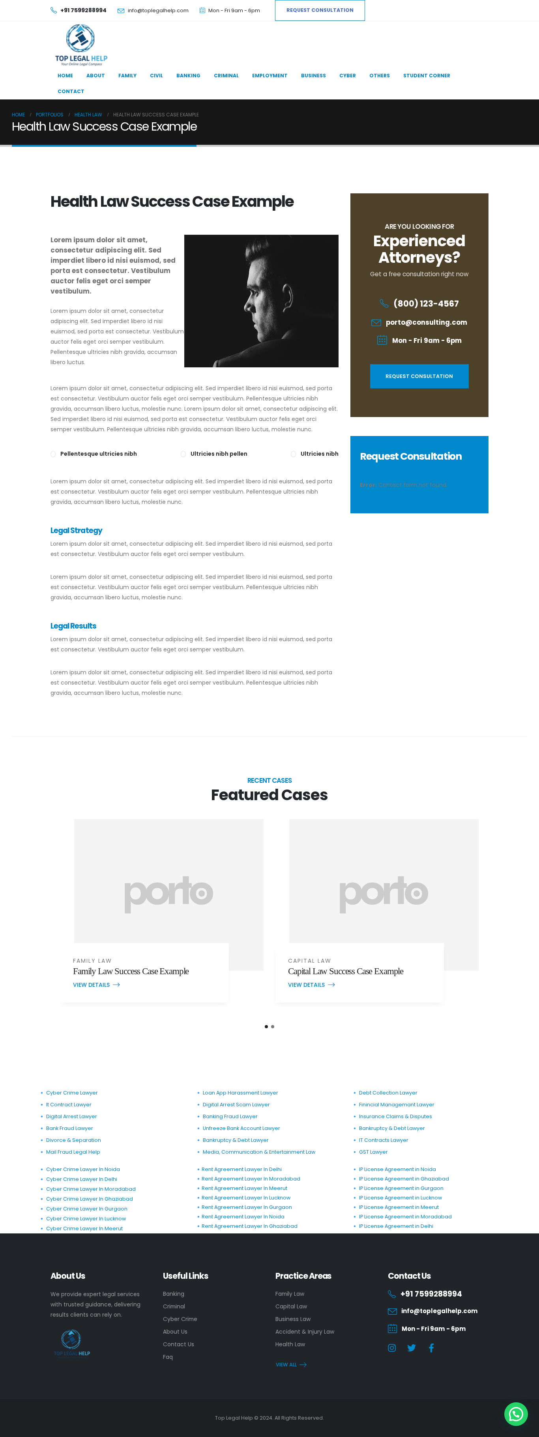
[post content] (169, 895)
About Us (175, 1332)
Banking (188, 75)
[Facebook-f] (431, 1348)
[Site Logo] (80, 45)
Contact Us (178, 1344)
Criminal (226, 75)
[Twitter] (412, 1348)
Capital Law (309, 961)
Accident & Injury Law (304, 1332)
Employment (270, 75)
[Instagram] (392, 1348)
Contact (71, 91)
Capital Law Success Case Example (345, 971)
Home (65, 75)
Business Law (293, 1319)
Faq (168, 1357)
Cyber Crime (180, 1319)
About (95, 75)
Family (127, 75)
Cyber (347, 75)
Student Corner (426, 75)
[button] (266, 1026)
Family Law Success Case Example (131, 971)
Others (379, 75)
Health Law (290, 1344)
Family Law (92, 961)
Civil (156, 75)
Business (313, 75)
